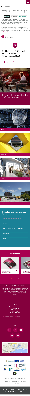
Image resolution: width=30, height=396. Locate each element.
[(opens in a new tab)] (15, 362)
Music (4, 238)
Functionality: (7, 12)
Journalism (6, 233)
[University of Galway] (7, 37)
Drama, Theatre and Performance (12, 218)
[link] (14, 361)
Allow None (14, 16)
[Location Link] (15, 352)
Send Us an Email (21, 316)
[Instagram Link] (9, 330)
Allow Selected (23, 16)
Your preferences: (19, 12)
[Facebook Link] (15, 330)
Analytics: (11, 14)
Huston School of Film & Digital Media (13, 228)
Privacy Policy (6, 31)
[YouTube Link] (21, 330)
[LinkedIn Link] (12, 335)
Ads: (18, 14)
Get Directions (9, 316)
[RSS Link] (18, 335)
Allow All (7, 16)
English (5, 223)
